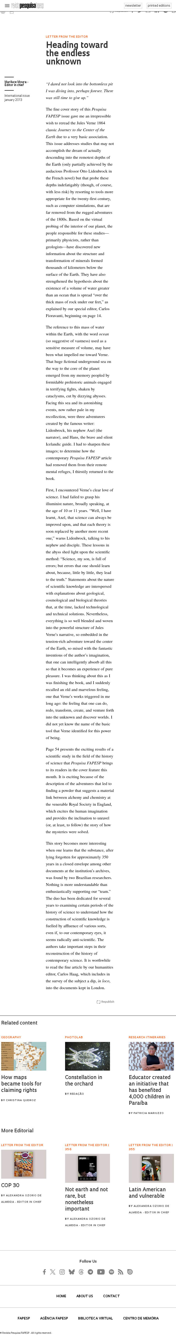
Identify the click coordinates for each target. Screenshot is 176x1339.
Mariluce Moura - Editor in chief (16, 84)
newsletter (133, 6)
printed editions (159, 6)
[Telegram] (90, 1271)
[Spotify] (111, 1271)
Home (61, 1296)
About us (85, 1296)
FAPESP (24, 1318)
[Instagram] (61, 1271)
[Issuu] (128, 1271)
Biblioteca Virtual (96, 1318)
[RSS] (119, 1271)
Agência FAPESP (54, 1318)
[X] (53, 1271)
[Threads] (80, 1271)
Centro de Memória (141, 1318)
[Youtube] (100, 1271)
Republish (107, 1002)
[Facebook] (45, 1271)
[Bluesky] (71, 1271)
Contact (111, 1296)
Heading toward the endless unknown (77, 54)
